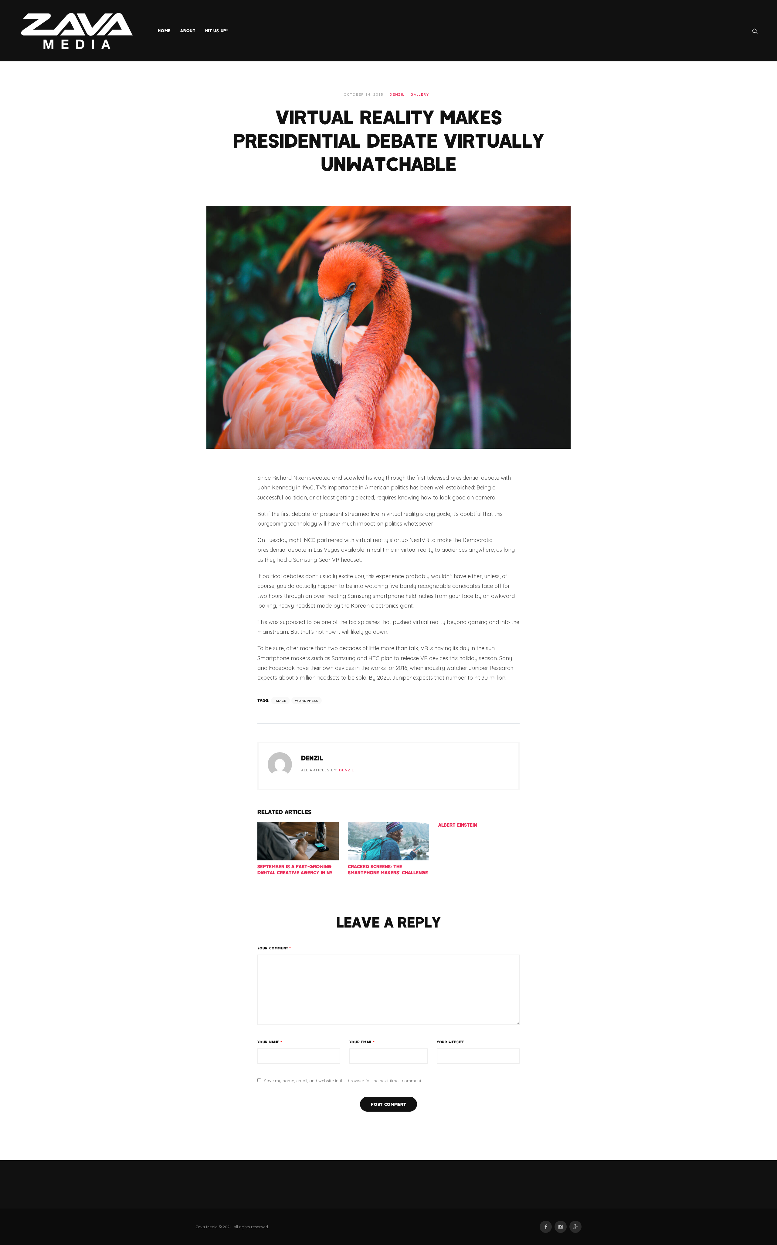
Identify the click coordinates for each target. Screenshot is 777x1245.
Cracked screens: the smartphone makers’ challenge (388, 869)
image (280, 701)
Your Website (450, 1042)
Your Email (362, 1042)
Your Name (269, 1042)
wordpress (306, 701)
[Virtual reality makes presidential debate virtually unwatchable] (388, 327)
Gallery (419, 95)
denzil (397, 95)
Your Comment (274, 948)
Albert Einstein (457, 825)
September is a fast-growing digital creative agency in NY (295, 869)
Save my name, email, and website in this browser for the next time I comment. (343, 1080)
